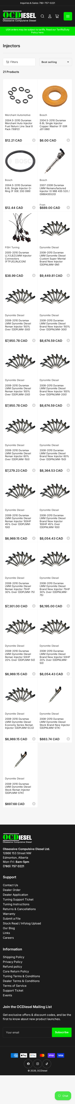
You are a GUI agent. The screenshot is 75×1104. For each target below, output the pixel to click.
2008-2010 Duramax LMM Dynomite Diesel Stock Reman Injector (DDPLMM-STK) (18, 788)
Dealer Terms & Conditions (21, 981)
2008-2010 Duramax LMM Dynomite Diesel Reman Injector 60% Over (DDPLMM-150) (18, 455)
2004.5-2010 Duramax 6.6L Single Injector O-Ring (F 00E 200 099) (18, 188)
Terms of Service (15, 986)
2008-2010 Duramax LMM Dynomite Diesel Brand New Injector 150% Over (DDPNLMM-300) (55, 325)
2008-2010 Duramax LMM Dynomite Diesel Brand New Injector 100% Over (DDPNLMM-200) (55, 390)
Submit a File (12, 918)
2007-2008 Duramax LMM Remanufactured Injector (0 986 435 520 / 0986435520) (55, 190)
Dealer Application (15, 894)
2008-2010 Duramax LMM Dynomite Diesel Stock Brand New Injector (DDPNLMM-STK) (55, 723)
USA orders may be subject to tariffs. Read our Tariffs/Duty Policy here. (37, 31)
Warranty (9, 914)
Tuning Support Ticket (18, 899)
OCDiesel (42, 1070)
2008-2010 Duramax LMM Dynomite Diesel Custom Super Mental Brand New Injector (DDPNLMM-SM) (53, 258)
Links (6, 933)
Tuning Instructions (16, 904)
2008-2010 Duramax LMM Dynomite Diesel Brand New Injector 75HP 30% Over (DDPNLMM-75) (55, 589)
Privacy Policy (12, 962)
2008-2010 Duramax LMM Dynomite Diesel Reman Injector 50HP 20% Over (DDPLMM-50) (20, 655)
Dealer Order (12, 890)
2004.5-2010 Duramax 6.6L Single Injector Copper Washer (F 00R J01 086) (53, 125)
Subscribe (61, 1032)
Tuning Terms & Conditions (21, 976)
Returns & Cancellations (19, 909)
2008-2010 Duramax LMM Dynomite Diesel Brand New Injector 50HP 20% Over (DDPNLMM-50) (55, 656)
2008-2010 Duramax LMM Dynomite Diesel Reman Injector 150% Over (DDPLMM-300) (18, 325)
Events (7, 995)
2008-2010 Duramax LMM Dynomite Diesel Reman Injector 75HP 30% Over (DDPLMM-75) (20, 588)
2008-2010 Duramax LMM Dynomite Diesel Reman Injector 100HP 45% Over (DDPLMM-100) (18, 521)
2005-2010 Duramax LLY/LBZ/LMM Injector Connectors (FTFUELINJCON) (18, 257)
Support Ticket (13, 990)
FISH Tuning (12, 247)
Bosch (43, 114)
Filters (14, 62)
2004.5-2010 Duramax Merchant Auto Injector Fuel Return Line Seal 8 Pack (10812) (19, 125)
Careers (8, 938)
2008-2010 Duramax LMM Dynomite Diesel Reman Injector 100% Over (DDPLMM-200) (18, 390)
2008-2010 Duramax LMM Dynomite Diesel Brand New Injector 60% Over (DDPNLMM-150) (54, 455)
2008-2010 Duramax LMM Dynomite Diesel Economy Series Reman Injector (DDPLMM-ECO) (19, 723)
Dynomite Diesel (49, 247)
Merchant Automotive (18, 114)
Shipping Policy (13, 957)
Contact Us (10, 885)
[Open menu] (68, 16)
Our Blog (9, 928)
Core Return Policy (16, 971)
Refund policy (12, 966)
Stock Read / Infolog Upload (22, 923)
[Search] (42, 16)
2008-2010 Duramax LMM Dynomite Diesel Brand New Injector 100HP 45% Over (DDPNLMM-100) (53, 521)
